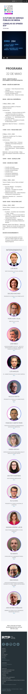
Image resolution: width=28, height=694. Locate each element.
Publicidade (9, 690)
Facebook (3, 644)
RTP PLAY (3, 657)
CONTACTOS (4, 668)
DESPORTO (4, 650)
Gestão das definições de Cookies (9, 684)
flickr (18, 644)
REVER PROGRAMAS (5, 660)
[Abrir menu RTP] (14, 1)
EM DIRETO (4, 658)
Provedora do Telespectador (8, 670)
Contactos (4, 665)
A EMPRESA (4, 675)
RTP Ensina (4, 655)
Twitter (7, 644)
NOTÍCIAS (3, 648)
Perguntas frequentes (7, 664)
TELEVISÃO (4, 651)
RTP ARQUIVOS (4, 654)
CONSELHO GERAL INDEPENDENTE (8, 677)
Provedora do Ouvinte (6, 671)
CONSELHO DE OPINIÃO (6, 678)
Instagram (10, 644)
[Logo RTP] (8, 637)
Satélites (4, 674)
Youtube (14, 644)
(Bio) (14, 272)
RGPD (3, 683)
